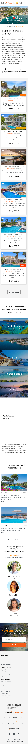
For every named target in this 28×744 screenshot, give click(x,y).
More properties (7, 422)
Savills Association (5, 662)
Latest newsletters (5, 697)
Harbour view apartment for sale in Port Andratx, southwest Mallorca (14, 104)
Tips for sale (4, 686)
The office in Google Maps (14, 721)
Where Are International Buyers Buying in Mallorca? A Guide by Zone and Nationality (13, 497)
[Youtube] (13, 734)
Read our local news (5, 691)
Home (6, 26)
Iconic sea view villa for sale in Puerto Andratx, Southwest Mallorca (13, 172)
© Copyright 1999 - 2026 (14, 739)
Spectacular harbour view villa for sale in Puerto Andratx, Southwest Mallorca (13, 275)
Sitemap (24, 723)
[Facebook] (10, 734)
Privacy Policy (16, 723)
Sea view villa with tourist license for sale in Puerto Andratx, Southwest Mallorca (14, 206)
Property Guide (12, 26)
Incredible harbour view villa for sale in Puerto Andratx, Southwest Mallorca (13, 138)
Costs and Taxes (5, 672)
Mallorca (9, 723)
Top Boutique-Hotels (6, 695)
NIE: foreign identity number (7, 674)
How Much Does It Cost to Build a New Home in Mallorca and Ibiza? (14, 529)
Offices (2, 658)
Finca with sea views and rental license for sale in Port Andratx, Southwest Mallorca (13, 240)
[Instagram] (18, 734)
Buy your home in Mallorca (7, 670)
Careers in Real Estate (6, 664)
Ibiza (3, 723)
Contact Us (3, 660)
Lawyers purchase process (7, 683)
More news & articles (14, 540)
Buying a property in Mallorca (7, 676)
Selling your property (6, 681)
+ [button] (22, 3)
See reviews (12, 729)
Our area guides (4, 693)
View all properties (14, 292)
